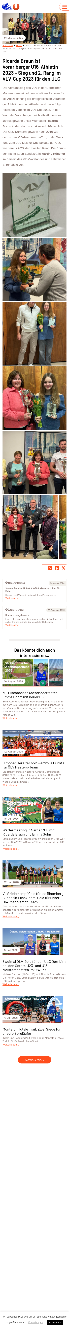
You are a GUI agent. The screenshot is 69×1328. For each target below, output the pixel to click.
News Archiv (34, 1059)
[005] (34, 269)
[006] (34, 398)
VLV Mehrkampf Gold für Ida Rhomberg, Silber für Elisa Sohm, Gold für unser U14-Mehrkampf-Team (33, 897)
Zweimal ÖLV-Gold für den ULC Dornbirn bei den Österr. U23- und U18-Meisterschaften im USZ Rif (34, 965)
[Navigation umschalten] (65, 6)
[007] (34, 462)
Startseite (8, 45)
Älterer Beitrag (16, 609)
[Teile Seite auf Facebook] (57, 568)
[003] (34, 334)
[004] (34, 205)
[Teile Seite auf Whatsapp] (50, 568)
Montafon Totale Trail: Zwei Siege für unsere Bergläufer (32, 1031)
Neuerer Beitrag (16, 582)
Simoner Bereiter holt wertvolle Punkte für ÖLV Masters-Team (33, 765)
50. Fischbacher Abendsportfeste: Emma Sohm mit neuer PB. (30, 694)
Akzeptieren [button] (55, 1322)
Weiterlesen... (12, 624)
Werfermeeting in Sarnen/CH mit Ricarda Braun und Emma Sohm (29, 832)
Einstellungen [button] (35, 1322)
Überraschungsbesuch (17, 615)
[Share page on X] (63, 568)
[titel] (34, 527)
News (19, 45)
